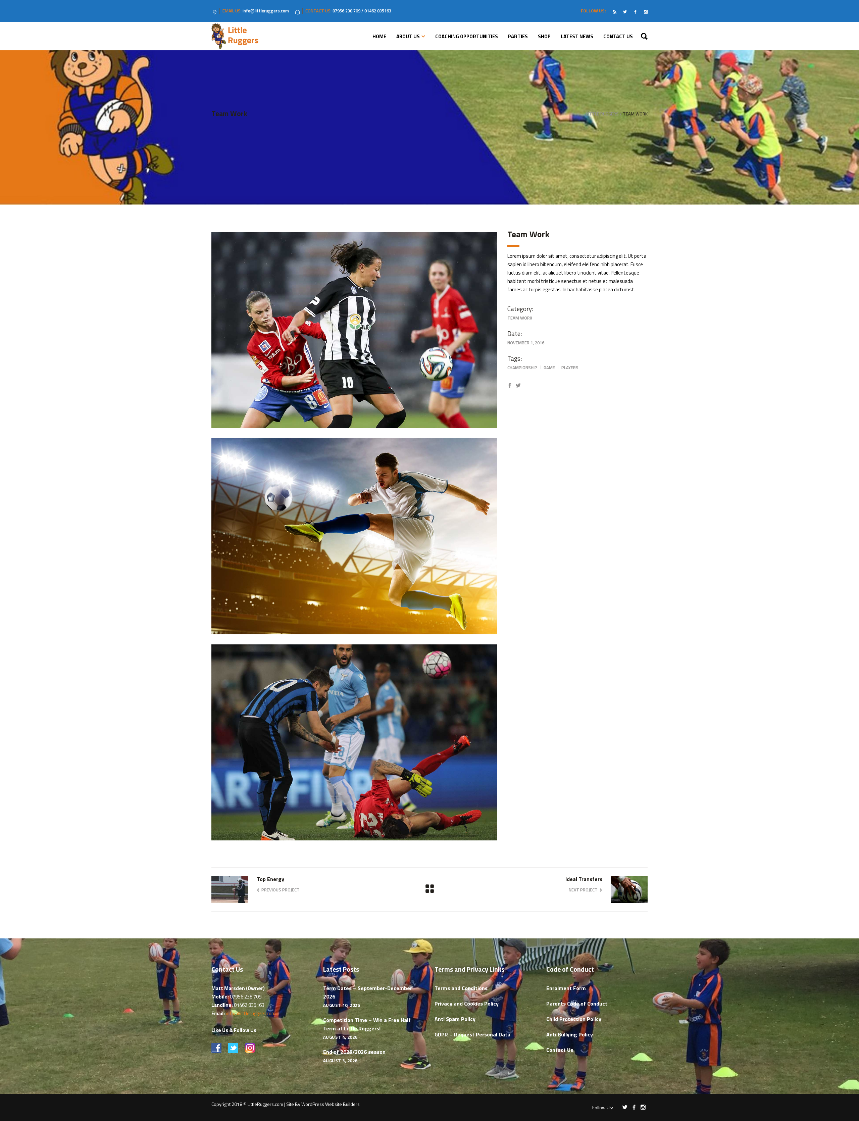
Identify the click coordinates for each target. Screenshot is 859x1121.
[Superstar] (354, 536)
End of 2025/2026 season (354, 1052)
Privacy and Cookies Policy (467, 1004)
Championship (522, 367)
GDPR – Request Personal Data (472, 1034)
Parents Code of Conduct (576, 1004)
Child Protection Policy (573, 1019)
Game (549, 367)
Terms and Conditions (461, 988)
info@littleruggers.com (251, 1013)
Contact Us (559, 1050)
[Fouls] (354, 742)
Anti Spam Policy (455, 1019)
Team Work (519, 318)
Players (569, 367)
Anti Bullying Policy (569, 1034)
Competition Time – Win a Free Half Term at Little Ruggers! (367, 1024)
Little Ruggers (602, 114)
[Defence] (354, 330)
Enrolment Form (566, 988)
